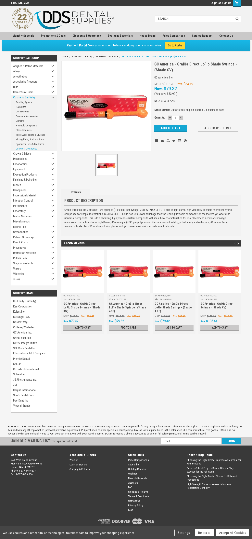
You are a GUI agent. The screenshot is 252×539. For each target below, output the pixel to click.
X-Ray (16, 279)
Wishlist (73, 460)
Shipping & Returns (79, 469)
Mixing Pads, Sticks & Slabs (30, 139)
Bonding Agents (24, 102)
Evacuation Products (25, 174)
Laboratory (19, 211)
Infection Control (23, 200)
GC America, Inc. (22, 332)
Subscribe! (133, 464)
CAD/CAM (21, 107)
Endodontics (20, 164)
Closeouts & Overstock (86, 35)
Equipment (19, 169)
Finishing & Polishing (25, 179)
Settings (184, 533)
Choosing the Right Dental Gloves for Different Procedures (212, 478)
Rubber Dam (20, 258)
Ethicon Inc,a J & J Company (29, 353)
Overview (76, 192)
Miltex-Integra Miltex (25, 343)
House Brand (148, 35)
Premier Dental (21, 359)
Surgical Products (23, 263)
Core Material (23, 111)
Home (64, 56)
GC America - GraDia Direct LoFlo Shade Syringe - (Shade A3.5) (173, 307)
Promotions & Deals (53, 35)
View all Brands (22, 405)
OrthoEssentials (22, 338)
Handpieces (20, 190)
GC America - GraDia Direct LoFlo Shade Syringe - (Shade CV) (154, 56)
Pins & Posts (20, 242)
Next (238, 243)
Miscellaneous (21, 221)
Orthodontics (20, 232)
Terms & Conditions (138, 496)
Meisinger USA (21, 317)
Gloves (17, 185)
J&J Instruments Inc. (25, 379)
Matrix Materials (22, 216)
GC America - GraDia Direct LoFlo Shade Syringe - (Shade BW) (81, 307)
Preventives (19, 247)
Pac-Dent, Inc (20, 400)
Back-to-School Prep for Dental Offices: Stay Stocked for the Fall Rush (210, 470)
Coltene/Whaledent (24, 327)
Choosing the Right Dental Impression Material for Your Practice (214, 462)
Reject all (204, 533)
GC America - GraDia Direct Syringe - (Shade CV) (216, 305)
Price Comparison (173, 35)
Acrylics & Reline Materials (28, 66)
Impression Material (24, 195)
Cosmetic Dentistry (24, 97)
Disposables (20, 159)
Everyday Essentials (120, 35)
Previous (235, 243)
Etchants (20, 120)
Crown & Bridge (22, 153)
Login (213, 3)
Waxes (17, 268)
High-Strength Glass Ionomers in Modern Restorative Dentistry (209, 486)
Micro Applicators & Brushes (30, 134)
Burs (15, 87)
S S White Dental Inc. (24, 348)
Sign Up (226, 3)
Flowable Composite (26, 125)
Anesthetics (20, 76)
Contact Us (226, 35)
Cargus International (24, 390)
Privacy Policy (135, 505)
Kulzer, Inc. (19, 311)
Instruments (20, 206)
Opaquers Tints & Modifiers (30, 144)
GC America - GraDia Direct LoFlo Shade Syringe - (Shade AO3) (127, 307)
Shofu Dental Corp (23, 395)
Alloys (16, 71)
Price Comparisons (138, 460)
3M (15, 385)
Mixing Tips (19, 227)
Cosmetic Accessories (27, 116)
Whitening (18, 274)
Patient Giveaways (23, 237)
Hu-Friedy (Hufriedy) (24, 301)
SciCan (17, 364)
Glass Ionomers (24, 130)
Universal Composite (26, 148)
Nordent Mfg (20, 322)
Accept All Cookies (232, 533)
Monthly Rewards (137, 478)
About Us (133, 482)
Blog (130, 510)
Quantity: (159, 117)
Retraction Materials (24, 253)
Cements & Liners (23, 92)
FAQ (130, 487)
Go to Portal (175, 45)
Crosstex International (26, 369)
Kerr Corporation (22, 306)
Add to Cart (83, 327)
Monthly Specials (23, 35)
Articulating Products (25, 81)
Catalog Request (202, 35)
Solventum (19, 374)
